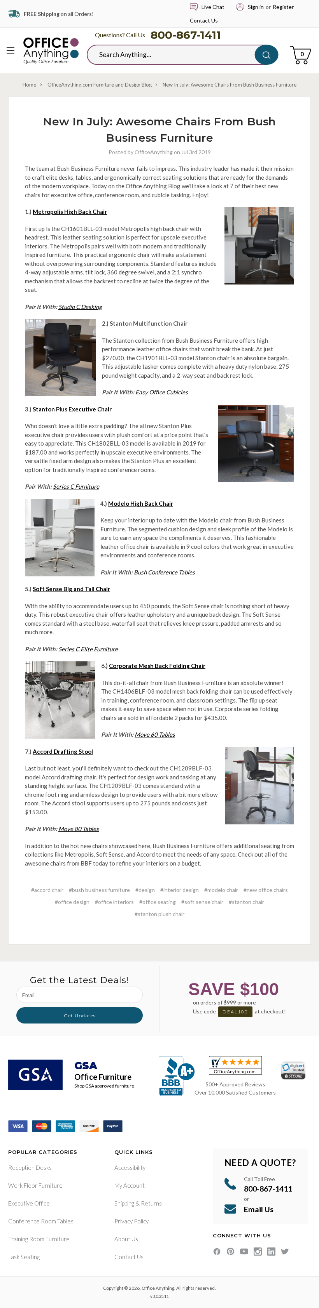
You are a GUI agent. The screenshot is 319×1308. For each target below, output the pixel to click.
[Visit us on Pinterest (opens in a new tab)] (230, 1251)
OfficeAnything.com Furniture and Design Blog (99, 85)
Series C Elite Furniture (88, 648)
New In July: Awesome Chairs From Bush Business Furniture (229, 85)
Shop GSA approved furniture (104, 1086)
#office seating (157, 902)
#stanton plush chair (159, 914)
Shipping (124, 1203)
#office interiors (114, 902)
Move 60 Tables (155, 734)
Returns (151, 1203)
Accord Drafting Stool (63, 751)
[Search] (267, 55)
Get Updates (80, 1015)
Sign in (256, 6)
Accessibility (129, 1167)
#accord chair (47, 889)
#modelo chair (221, 889)
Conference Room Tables (41, 1221)
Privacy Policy (131, 1221)
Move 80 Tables (78, 828)
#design (145, 889)
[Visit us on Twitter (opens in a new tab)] (285, 1251)
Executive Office (29, 1203)
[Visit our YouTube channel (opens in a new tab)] (244, 1251)
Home (29, 85)
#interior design (179, 889)
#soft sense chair (202, 902)
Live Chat (213, 6)
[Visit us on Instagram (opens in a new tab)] (258, 1251)
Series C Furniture (76, 486)
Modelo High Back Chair (140, 503)
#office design (72, 902)
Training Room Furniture (39, 1238)
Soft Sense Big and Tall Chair (71, 588)
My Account (129, 1185)
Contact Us (204, 20)
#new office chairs (266, 889)
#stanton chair (246, 902)
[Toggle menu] (10, 50)
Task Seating (24, 1256)
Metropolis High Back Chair (70, 211)
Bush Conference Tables (164, 572)
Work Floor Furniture (35, 1185)
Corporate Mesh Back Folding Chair (157, 665)
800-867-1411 (186, 34)
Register (283, 6)
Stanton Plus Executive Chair (72, 409)
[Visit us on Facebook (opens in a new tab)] (217, 1251)
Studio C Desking (80, 306)
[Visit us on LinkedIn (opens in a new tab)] (271, 1251)
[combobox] (176, 55)
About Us (126, 1238)
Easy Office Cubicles (161, 392)
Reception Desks (30, 1167)
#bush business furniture (99, 889)
